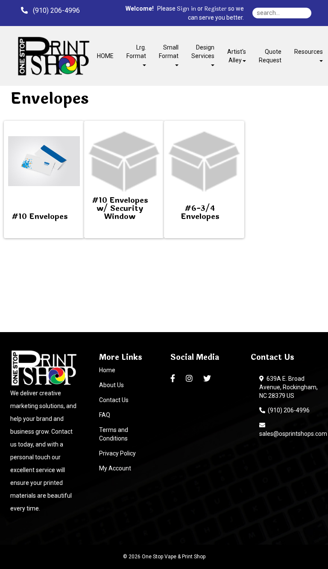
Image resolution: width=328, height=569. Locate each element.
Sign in (186, 9)
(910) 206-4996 (287, 410)
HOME (105, 56)
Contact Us (114, 400)
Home (107, 370)
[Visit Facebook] (173, 378)
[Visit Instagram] (190, 378)
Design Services (202, 51)
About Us (111, 385)
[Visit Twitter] (208, 378)
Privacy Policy (117, 453)
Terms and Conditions (113, 434)
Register (215, 9)
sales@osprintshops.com (293, 429)
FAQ (104, 414)
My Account (115, 468)
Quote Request (270, 56)
